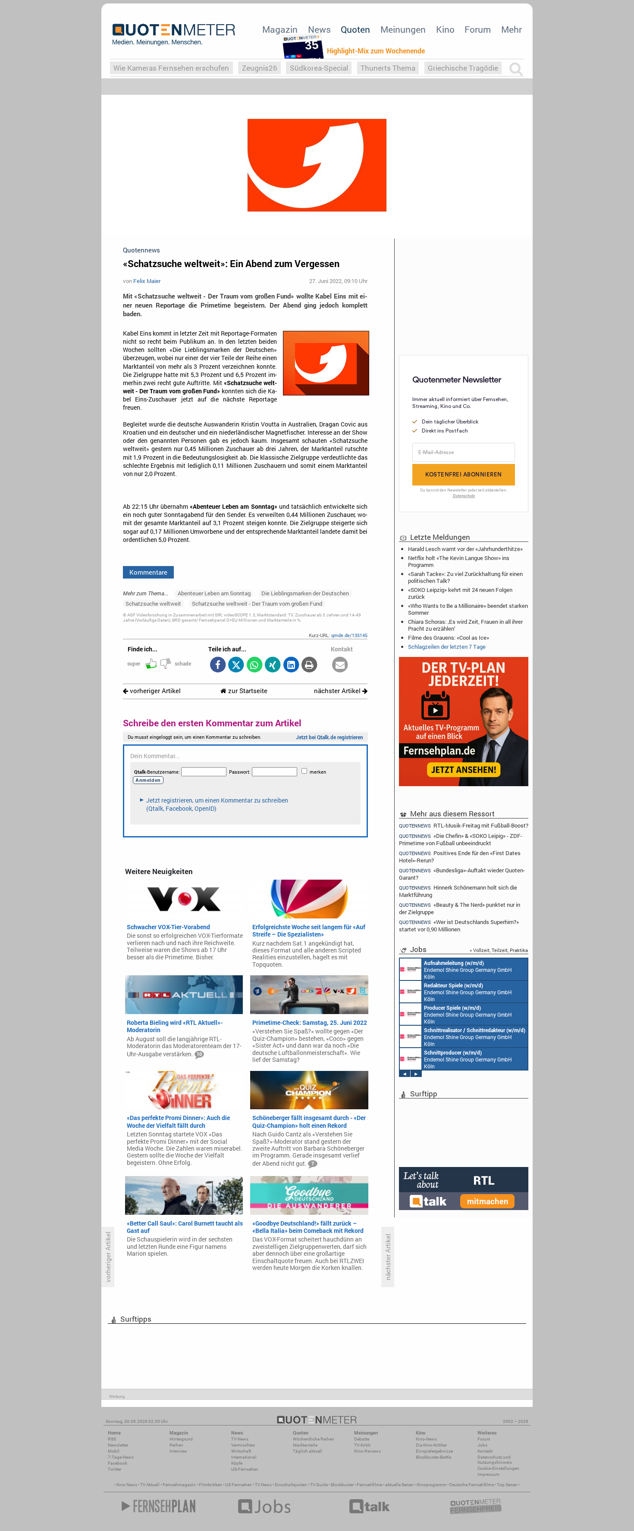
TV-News (239, 1439)
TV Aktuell (150, 1484)
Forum (478, 29)
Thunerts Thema (388, 68)
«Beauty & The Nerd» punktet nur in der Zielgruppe (459, 908)
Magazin (280, 29)
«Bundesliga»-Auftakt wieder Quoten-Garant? (462, 874)
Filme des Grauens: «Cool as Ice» (448, 637)
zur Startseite (246, 691)
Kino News (126, 1484)
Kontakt (485, 1451)
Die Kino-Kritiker (431, 1445)
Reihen (176, 1445)
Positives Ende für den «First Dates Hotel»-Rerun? (460, 857)
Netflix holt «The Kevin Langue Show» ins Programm (458, 561)
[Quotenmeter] (174, 34)
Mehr (511, 29)
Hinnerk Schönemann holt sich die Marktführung (458, 891)
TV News (263, 1484)
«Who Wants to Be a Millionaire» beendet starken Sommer (468, 609)
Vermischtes (243, 1445)
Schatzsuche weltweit (153, 603)
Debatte (361, 1439)
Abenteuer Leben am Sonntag (214, 593)
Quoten (355, 29)
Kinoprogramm (431, 1484)
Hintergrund (181, 1439)
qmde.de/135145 (349, 635)
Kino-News (426, 1439)
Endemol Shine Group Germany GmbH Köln (468, 969)
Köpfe (236, 1463)
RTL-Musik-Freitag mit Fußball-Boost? (463, 825)
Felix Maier (146, 280)
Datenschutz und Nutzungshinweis (494, 1459)
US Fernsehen (238, 1484)
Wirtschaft (241, 1451)
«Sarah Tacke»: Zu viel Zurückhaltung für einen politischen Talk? (465, 577)
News (319, 29)
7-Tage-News (121, 1457)
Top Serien (507, 1484)
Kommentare (148, 572)
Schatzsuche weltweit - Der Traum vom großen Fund (257, 603)
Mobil (113, 1451)
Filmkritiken (210, 1484)
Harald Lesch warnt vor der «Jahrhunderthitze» (465, 549)
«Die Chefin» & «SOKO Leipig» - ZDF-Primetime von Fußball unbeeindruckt (460, 839)
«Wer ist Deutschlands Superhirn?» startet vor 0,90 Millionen (459, 925)
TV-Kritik (362, 1445)
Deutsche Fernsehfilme (471, 1484)
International (244, 1457)
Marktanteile (305, 1445)
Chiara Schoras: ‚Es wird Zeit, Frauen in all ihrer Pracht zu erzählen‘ (465, 625)
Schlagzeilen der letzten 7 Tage (447, 646)
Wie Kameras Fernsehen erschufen (171, 68)
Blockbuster (342, 1484)
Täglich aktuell (307, 1451)
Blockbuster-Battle (433, 1457)
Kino (445, 29)
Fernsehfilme (369, 1484)
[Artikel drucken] (309, 665)
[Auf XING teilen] (273, 665)
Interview (178, 1451)
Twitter (114, 1469)
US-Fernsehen (244, 1469)
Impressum (488, 1474)
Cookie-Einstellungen (498, 1468)
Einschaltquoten (291, 1484)
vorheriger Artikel (154, 691)
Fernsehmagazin (179, 1484)
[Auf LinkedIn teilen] (291, 665)
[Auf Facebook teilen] (217, 665)
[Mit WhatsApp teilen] (254, 665)
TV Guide (319, 1484)
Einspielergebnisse (434, 1451)
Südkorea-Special (319, 68)
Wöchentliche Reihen (313, 1439)
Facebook (117, 1463)
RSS (112, 1439)
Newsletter (118, 1445)
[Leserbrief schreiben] (340, 665)
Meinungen (403, 29)
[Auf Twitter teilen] (236, 665)
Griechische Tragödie (463, 68)
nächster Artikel (338, 691)
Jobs (482, 1445)
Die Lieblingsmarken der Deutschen (305, 593)
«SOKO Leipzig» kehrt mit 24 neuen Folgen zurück (460, 593)
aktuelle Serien (399, 1484)
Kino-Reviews (367, 1451)
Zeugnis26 (259, 68)
